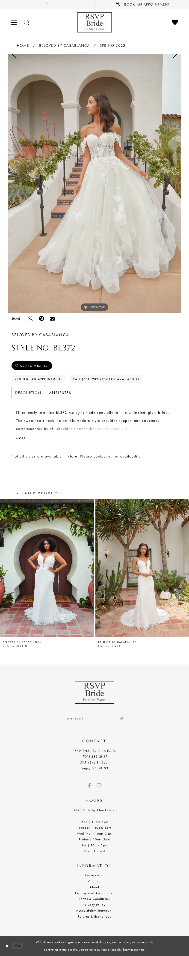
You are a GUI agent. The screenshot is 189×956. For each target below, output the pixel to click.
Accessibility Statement (94, 910)
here (142, 949)
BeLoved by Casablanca (64, 45)
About (94, 887)
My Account (94, 875)
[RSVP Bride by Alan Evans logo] (94, 22)
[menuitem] (47, 4)
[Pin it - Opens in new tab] (41, 318)
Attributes (60, 392)
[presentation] (47, 568)
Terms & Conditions (94, 899)
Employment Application (94, 893)
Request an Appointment (38, 379)
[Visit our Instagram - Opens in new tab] (99, 786)
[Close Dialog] (7, 946)
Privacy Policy (95, 905)
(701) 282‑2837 (95, 756)
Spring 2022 (113, 45)
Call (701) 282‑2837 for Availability (106, 379)
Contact (94, 881)
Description (28, 392)
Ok (18, 945)
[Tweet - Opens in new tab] (30, 318)
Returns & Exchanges (94, 916)
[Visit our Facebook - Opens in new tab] (89, 786)
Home (23, 45)
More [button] (21, 438)
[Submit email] (121, 718)
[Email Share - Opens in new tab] (52, 318)
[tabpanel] (94, 183)
